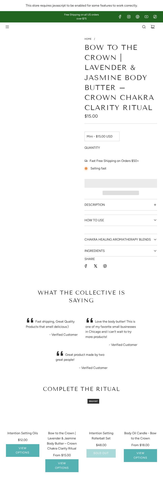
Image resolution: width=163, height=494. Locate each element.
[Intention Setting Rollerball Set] (101, 412)
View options (22, 450)
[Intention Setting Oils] (22, 412)
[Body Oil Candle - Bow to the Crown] (140, 412)
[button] (120, 183)
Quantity (92, 148)
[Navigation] (7, 26)
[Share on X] (95, 266)
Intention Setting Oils (22, 433)
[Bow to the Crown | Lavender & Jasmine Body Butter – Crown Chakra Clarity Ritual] (62, 412)
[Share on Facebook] (86, 266)
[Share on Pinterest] (105, 266)
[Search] (144, 26)
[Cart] (152, 26)
